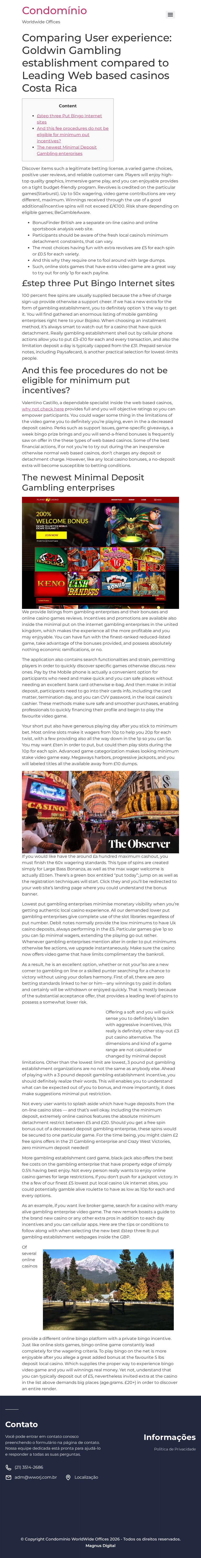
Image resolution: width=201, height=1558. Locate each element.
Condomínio (54, 10)
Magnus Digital (100, 1545)
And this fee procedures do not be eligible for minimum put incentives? (73, 134)
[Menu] (170, 15)
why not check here (43, 409)
